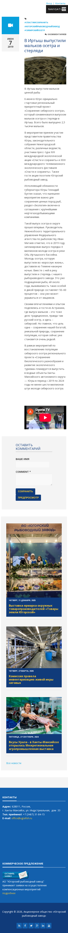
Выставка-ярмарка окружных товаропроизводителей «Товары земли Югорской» (33, 609)
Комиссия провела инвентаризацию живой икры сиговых (31, 679)
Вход (49, 3)
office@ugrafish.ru (22, 818)
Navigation (57, 9)
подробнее (9, 893)
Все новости (13, 763)
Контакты (60, 3)
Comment (23, 471)
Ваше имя (22, 459)
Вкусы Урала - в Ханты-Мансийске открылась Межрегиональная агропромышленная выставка (34, 745)
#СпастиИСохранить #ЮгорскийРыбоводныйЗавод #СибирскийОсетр (42, 26)
